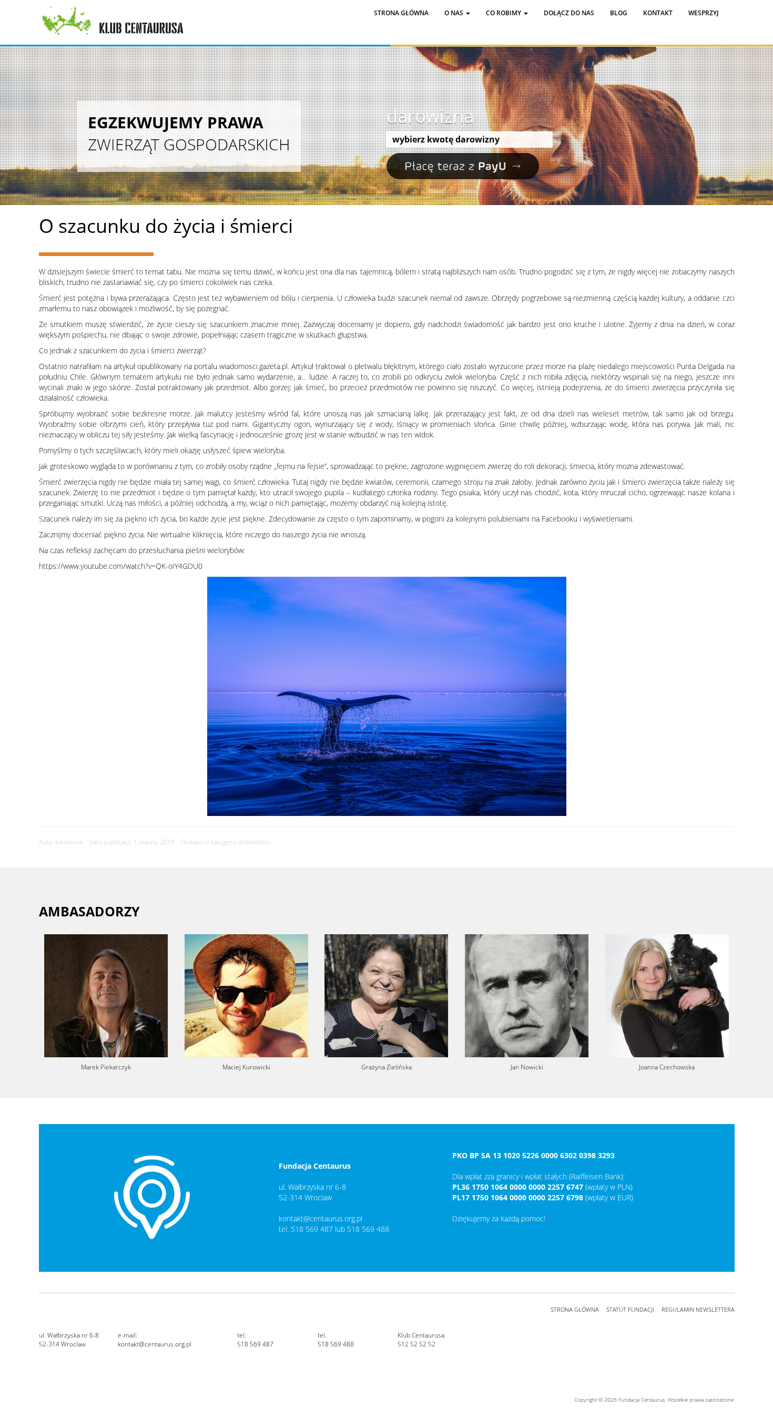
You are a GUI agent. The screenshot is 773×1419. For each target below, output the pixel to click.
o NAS (454, 12)
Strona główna (401, 12)
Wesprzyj (703, 12)
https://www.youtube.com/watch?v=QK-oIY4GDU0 (120, 566)
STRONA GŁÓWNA (575, 1309)
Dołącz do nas (569, 12)
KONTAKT (658, 12)
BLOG (618, 12)
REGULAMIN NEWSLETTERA (698, 1309)
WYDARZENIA (255, 842)
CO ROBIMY (504, 12)
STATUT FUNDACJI (630, 1309)
